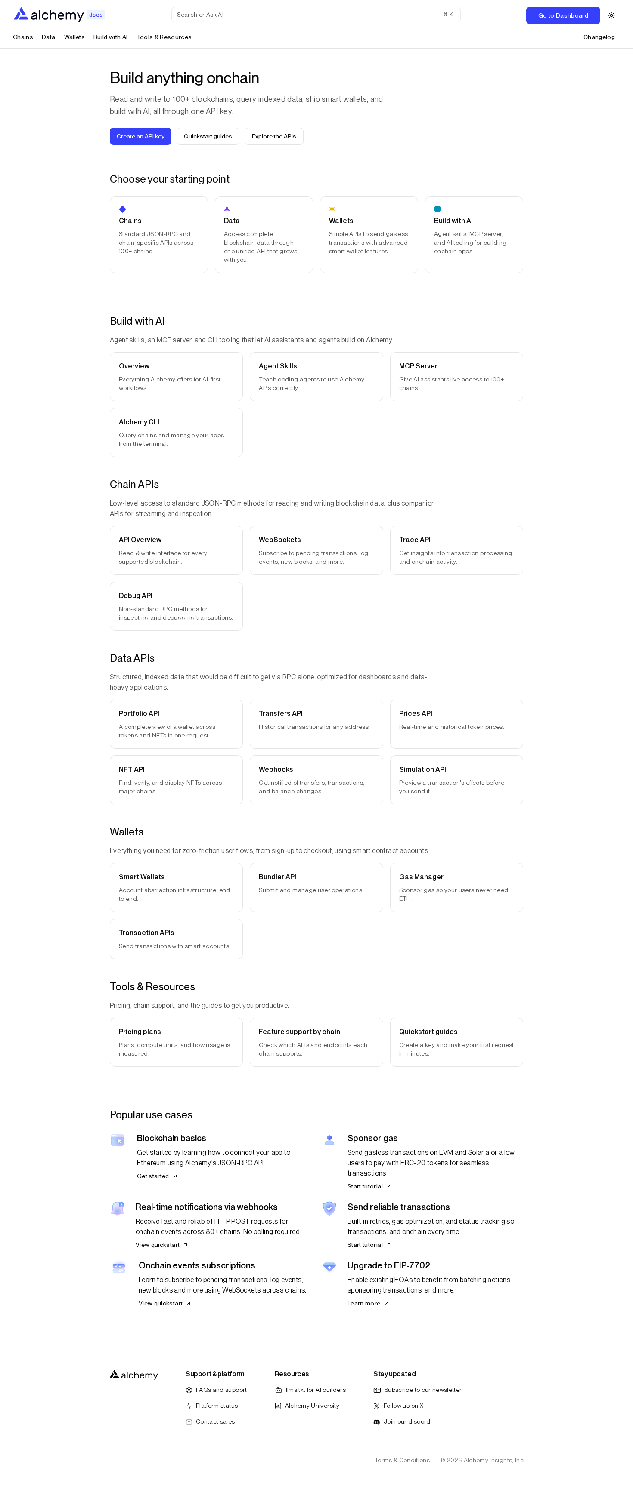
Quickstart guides (208, 136)
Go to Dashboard (563, 15)
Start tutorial (365, 1186)
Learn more (364, 1303)
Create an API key (140, 136)
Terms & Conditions (402, 1460)
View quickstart (158, 1244)
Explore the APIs (274, 136)
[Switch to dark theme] (611, 15)
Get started (153, 1176)
